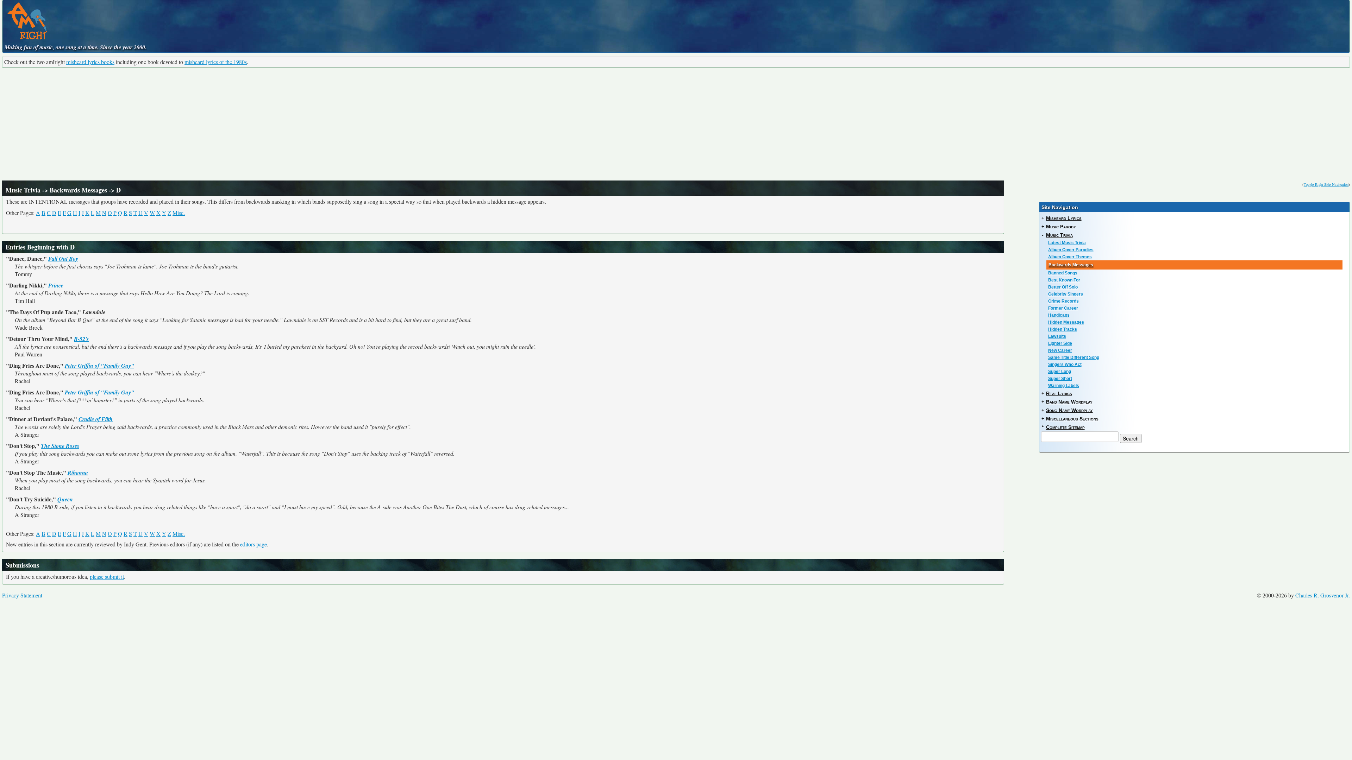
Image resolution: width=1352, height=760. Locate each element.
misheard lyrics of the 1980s (215, 61)
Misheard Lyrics (1064, 218)
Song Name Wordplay (1069, 410)
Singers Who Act (1065, 364)
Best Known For (1064, 280)
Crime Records (1063, 301)
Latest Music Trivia (1067, 242)
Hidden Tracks (1062, 329)
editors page (253, 544)
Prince (55, 285)
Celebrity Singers (1065, 294)
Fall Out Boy (63, 258)
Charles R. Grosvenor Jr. (1322, 595)
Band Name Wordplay (1069, 402)
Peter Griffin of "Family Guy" (99, 365)
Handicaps (1059, 315)
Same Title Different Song (1073, 357)
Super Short (1060, 378)
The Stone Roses (60, 446)
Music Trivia (23, 190)
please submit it (107, 576)
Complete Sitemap (1065, 427)
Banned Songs (1062, 273)
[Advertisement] (676, 124)
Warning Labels (1063, 385)
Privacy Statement (22, 595)
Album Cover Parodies (1071, 249)
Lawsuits (1057, 336)
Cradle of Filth (96, 419)
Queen (65, 499)
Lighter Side (1060, 343)
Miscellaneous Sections (1072, 419)
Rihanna (78, 472)
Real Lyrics (1059, 393)
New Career (1060, 350)
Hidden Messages (1066, 322)
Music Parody (1061, 226)
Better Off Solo (1063, 287)
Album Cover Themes (1070, 256)
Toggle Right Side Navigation (1326, 184)
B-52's (81, 339)
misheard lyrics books (90, 61)
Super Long (1059, 371)
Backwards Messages (78, 190)
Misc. (179, 212)
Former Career (1063, 308)
